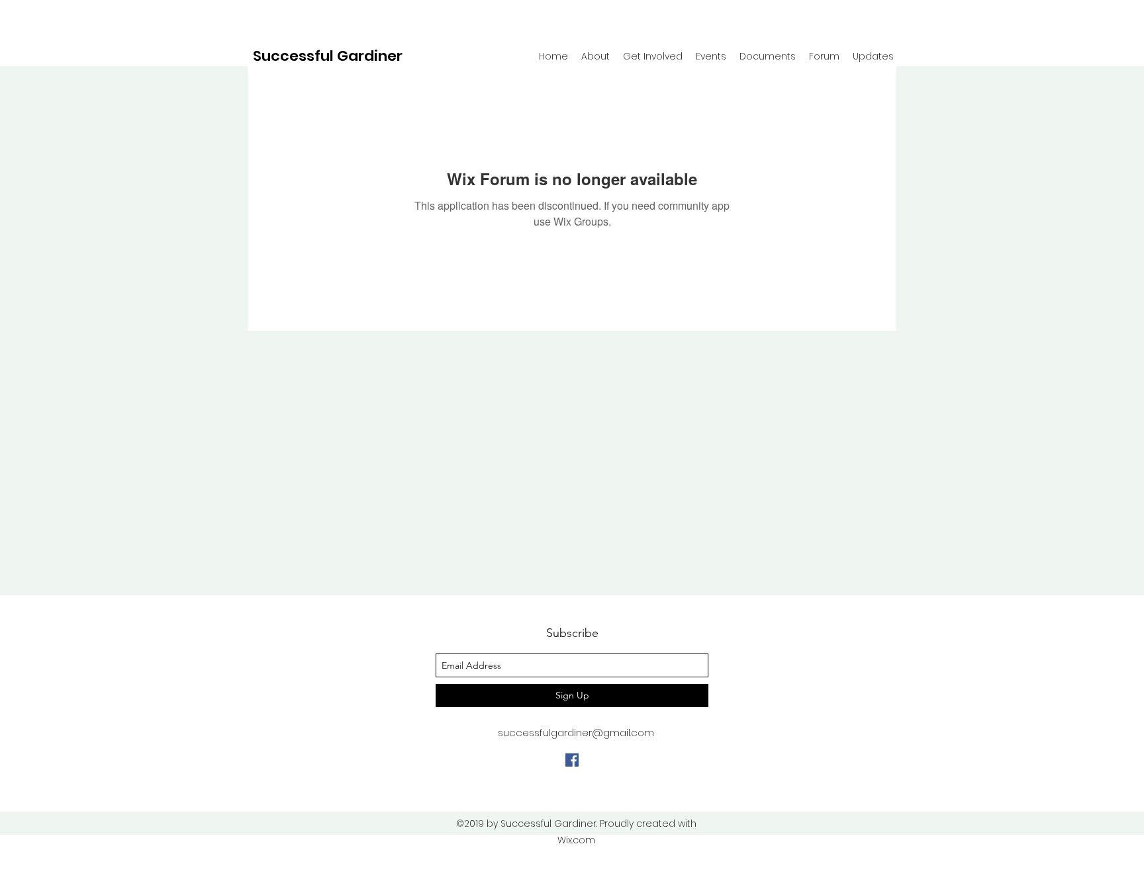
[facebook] (572, 760)
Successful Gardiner (328, 56)
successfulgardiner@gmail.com (576, 732)
